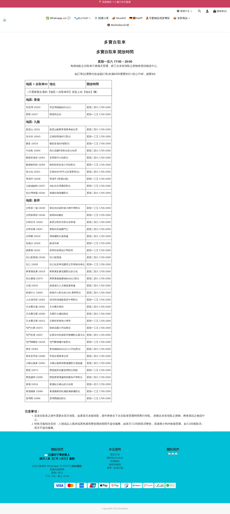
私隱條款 (115, 461)
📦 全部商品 (180, 18)
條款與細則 (115, 464)
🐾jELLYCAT (81, 18)
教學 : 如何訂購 (115, 467)
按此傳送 (76, 466)
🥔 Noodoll (119, 18)
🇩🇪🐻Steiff (135, 18)
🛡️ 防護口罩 (101, 18)
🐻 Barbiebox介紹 (118, 25)
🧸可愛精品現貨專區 (158, 18)
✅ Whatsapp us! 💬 (58, 18)
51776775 (65, 466)
